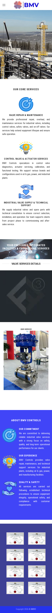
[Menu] (4, 4)
